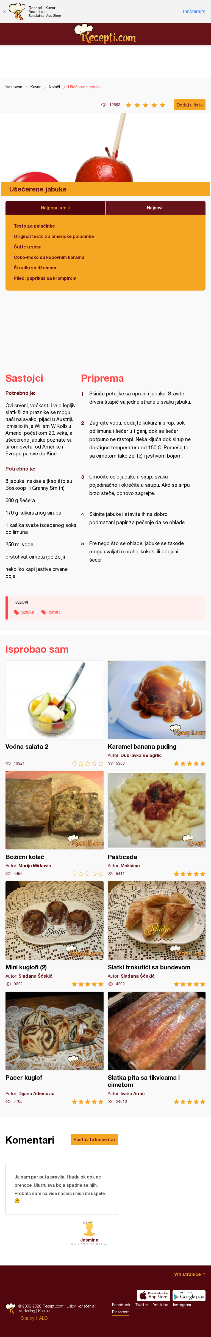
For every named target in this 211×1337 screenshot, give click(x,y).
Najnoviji (156, 207)
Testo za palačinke (34, 225)
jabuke (27, 611)
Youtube (160, 1305)
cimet (54, 611)
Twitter (141, 1305)
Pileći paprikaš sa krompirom (45, 278)
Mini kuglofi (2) (54, 934)
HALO (42, 1318)
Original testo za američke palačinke (54, 236)
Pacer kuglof (54, 1048)
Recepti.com (105, 34)
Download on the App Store (153, 1295)
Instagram (182, 1305)
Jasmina (89, 1239)
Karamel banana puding (157, 713)
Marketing (26, 1310)
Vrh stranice (187, 1274)
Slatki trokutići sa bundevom (157, 934)
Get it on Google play (189, 1295)
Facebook (121, 1305)
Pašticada (157, 823)
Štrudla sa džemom (35, 267)
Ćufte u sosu (27, 246)
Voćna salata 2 (54, 713)
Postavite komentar (94, 1139)
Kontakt (44, 1310)
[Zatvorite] (4, 11)
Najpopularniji (55, 207)
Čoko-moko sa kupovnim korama (49, 257)
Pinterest (120, 1312)
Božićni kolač (54, 823)
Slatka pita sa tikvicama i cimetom (157, 1048)
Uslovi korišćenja (80, 1306)
